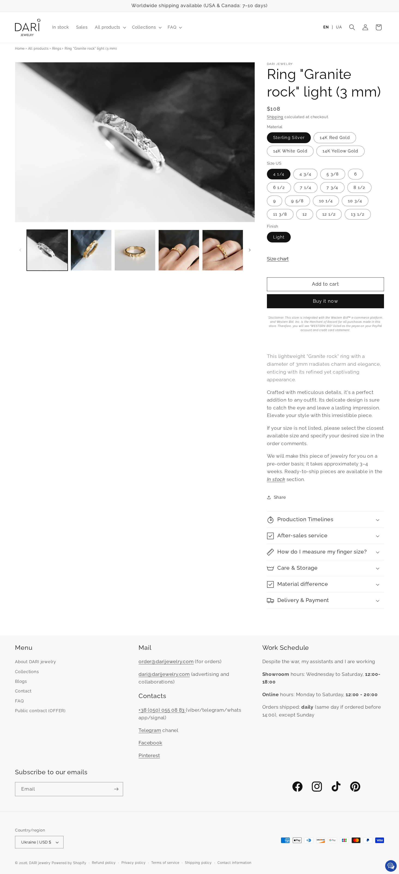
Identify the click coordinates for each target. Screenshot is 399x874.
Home (20, 48)
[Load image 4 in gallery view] (135, 250)
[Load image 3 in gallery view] (91, 250)
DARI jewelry (40, 863)
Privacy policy (133, 863)
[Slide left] (20, 250)
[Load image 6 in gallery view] (222, 250)
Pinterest (149, 755)
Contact (23, 691)
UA (339, 27)
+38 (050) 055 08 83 (162, 710)
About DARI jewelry (35, 661)
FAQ (19, 701)
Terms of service (165, 863)
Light (279, 237)
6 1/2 (279, 187)
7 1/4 (305, 187)
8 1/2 (359, 187)
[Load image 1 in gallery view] (47, 250)
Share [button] (280, 497)
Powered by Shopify (69, 863)
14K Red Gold (335, 137)
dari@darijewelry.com (164, 674)
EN (326, 27)
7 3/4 (332, 187)
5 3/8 (332, 174)
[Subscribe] (116, 789)
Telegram (150, 730)
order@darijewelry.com (166, 661)
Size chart (278, 259)
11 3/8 (280, 214)
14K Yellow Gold (340, 151)
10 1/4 (326, 200)
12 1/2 (329, 214)
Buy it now (325, 301)
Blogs (21, 681)
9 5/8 (297, 200)
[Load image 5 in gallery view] (178, 250)
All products (38, 48)
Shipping (275, 117)
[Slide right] (250, 250)
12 (304, 214)
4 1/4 (278, 174)
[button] (109, 27)
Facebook (150, 743)
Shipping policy (198, 863)
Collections (27, 671)
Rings (56, 48)
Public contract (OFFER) (40, 710)
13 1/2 (358, 214)
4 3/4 (305, 174)
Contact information (234, 863)
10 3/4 (355, 200)
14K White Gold (290, 151)
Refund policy (104, 863)
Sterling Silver (289, 137)
